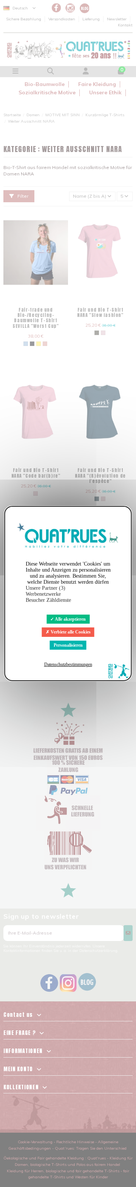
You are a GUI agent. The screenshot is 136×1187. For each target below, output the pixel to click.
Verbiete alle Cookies (70, 632)
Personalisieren (68, 645)
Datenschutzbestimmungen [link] (68, 664)
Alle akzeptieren (70, 619)
